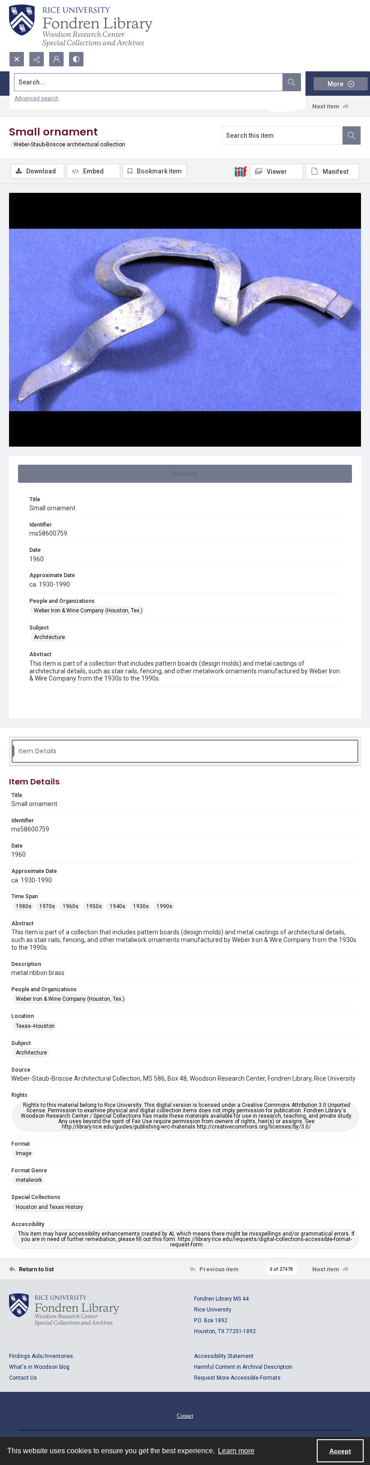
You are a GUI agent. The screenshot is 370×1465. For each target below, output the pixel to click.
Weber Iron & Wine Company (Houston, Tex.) (88, 610)
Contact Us (23, 1378)
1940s (117, 906)
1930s (141, 906)
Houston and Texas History (49, 1207)
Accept (340, 1451)
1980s (24, 906)
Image (24, 1153)
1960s (71, 906)
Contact (185, 1416)
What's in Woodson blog (39, 1367)
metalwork (29, 1180)
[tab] (185, 473)
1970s (47, 906)
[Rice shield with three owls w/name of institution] (81, 26)
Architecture (49, 637)
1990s (164, 906)
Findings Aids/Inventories (41, 1356)
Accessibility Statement (224, 1356)
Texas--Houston (35, 1026)
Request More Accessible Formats (237, 1378)
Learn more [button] (236, 1451)
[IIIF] (240, 171)
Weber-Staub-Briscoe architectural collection (69, 144)
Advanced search (36, 98)
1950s (94, 906)
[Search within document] (351, 135)
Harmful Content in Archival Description (243, 1367)
